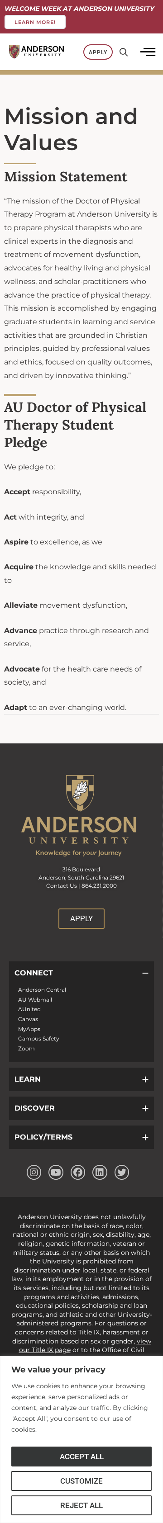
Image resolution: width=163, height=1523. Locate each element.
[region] (81, 1439)
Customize (81, 1480)
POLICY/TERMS (43, 1137)
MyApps (29, 1029)
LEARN (27, 1079)
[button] (81, 973)
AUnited (29, 1009)
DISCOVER (34, 1108)
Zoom (26, 1048)
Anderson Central (42, 989)
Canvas (28, 1019)
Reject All (81, 1505)
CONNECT (33, 973)
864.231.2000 (99, 885)
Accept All (82, 1456)
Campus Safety (38, 1038)
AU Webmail (35, 999)
